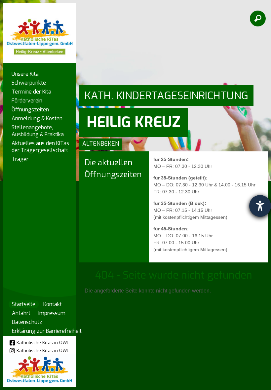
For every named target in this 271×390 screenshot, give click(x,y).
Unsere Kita (25, 73)
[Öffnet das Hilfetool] (260, 206)
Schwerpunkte (29, 82)
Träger (20, 159)
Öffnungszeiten (30, 109)
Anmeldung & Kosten (37, 118)
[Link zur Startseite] (39, 30)
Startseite (23, 304)
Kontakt (52, 304)
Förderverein (27, 100)
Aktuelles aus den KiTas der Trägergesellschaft (40, 147)
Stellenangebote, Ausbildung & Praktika (38, 131)
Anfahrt (21, 313)
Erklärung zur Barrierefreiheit (47, 331)
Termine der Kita (31, 91)
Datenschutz (27, 322)
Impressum (51, 313)
